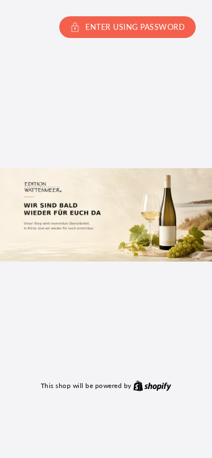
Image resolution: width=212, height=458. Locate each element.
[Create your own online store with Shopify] (152, 385)
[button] (106, 27)
